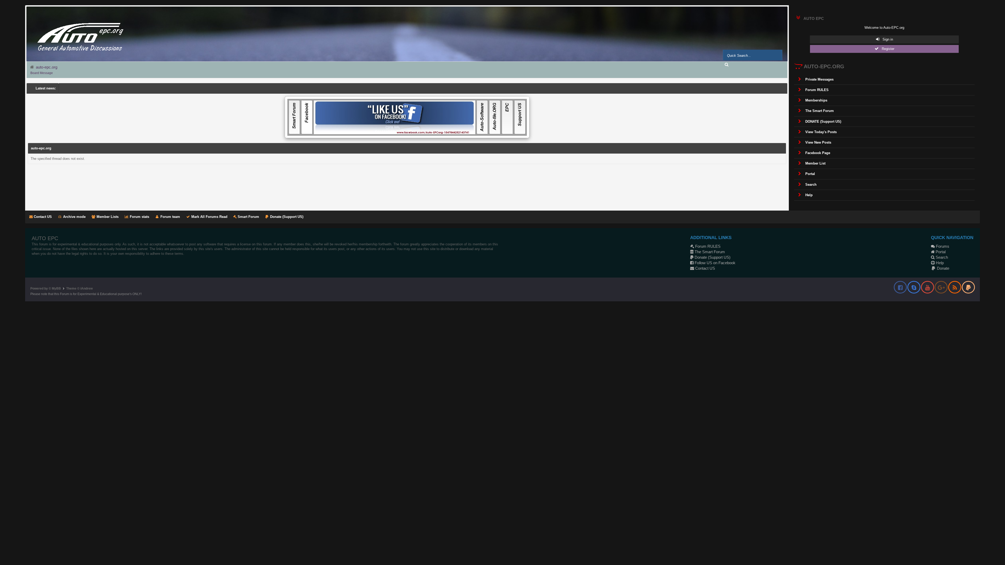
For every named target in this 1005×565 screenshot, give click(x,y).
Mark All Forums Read (208, 217)
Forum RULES (707, 246)
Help (939, 263)
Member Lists (107, 217)
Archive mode (74, 217)
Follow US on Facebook (714, 263)
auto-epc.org (46, 67)
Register (886, 49)
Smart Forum (248, 217)
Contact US (42, 217)
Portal (940, 252)
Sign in (886, 39)
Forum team (169, 217)
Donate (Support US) (286, 217)
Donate (942, 268)
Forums (942, 246)
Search (941, 257)
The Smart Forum (709, 252)
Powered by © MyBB (45, 288)
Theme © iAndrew (79, 288)
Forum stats (139, 217)
